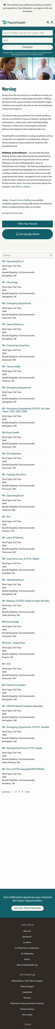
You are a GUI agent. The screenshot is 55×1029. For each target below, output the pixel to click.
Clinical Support (27, 987)
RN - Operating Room (13, 261)
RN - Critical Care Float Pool (15, 345)
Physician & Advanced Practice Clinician (27, 1003)
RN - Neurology (10, 282)
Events (27, 959)
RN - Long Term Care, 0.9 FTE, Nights (20, 559)
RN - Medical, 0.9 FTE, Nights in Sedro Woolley (26, 601)
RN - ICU (6, 516)
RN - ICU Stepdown (11, 453)
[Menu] (52, 22)
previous (6, 792)
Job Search (27, 937)
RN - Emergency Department (16, 303)
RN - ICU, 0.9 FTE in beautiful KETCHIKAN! (23, 769)
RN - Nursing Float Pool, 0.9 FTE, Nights (22, 748)
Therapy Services (27, 1009)
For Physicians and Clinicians (27, 948)
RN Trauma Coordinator (14, 685)
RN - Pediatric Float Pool (14, 474)
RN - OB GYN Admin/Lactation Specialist (22, 706)
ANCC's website (22, 187)
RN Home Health (10, 432)
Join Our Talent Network (27, 908)
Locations (27, 942)
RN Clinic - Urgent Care (13, 643)
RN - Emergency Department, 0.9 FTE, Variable (25, 727)
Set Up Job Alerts (29, 234)
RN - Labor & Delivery (13, 324)
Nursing (27, 998)
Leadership (27, 992)
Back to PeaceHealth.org (27, 965)
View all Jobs (27, 1015)
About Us (27, 931)
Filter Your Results (27, 224)
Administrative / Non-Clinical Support (27, 981)
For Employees (27, 954)
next (27, 792)
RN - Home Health (11, 366)
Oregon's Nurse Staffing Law (22, 200)
